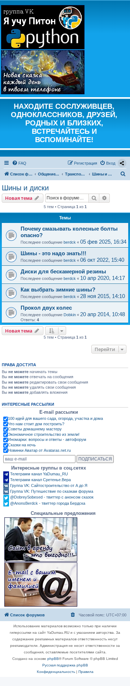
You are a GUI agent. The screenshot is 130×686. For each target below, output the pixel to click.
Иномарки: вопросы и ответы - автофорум (47, 439)
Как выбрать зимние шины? (58, 289)
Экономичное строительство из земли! (43, 434)
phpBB (53, 659)
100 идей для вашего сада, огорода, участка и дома (55, 418)
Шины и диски (25, 188)
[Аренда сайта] (40, 539)
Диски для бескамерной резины (63, 271)
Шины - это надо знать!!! (53, 253)
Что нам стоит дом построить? (36, 424)
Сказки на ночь (22, 445)
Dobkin (70, 315)
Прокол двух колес (46, 308)
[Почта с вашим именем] (40, 584)
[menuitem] (19, 163)
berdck (70, 242)
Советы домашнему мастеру (35, 429)
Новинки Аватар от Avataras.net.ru (39, 450)
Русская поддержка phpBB (65, 665)
